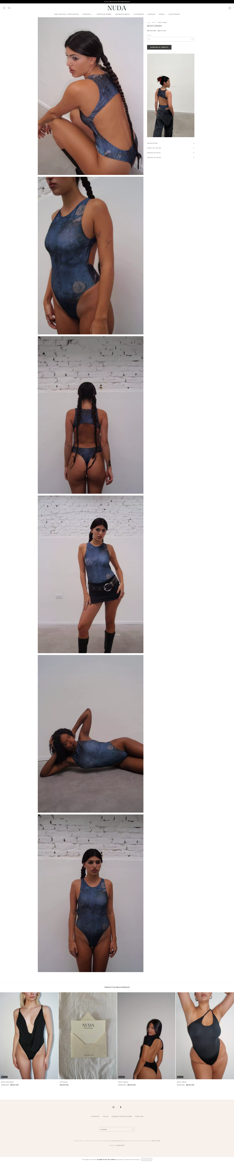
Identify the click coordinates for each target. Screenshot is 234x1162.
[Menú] (4, 8)
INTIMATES (87, 14)
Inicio (148, 22)
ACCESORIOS (139, 14)
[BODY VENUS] (146, 1035)
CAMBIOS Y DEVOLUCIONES (121, 1116)
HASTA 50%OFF (174, 14)
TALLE (149, 35)
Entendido (147, 1159)
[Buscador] (9, 8)
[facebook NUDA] (120, 1107)
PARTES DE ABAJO (122, 14)
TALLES (105, 1116)
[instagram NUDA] (113, 1107)
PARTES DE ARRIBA (104, 14)
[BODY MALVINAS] (29, 1035)
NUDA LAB (139, 1116)
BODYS (162, 14)
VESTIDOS (151, 14)
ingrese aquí (156, 1141)
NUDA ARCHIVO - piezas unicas (66, 14)
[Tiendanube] (114, 1141)
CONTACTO (95, 1116)
